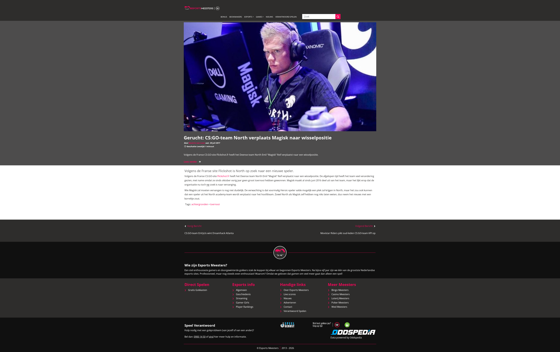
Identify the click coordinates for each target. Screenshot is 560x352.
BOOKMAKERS (235, 16)
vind (211, 336)
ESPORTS (248, 16)
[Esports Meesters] (201, 7)
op (207, 184)
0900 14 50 (199, 336)
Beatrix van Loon (197, 143)
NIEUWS (269, 16)
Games (259, 16)
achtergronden (199, 204)
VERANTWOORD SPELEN (286, 16)
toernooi (215, 204)
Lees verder (192, 161)
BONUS (224, 16)
